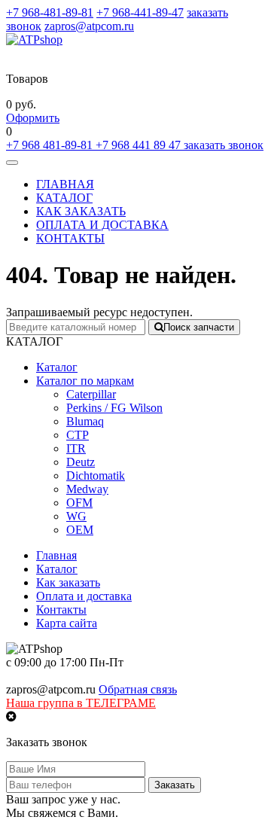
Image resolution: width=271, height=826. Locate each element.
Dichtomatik (95, 475)
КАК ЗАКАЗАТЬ (81, 211)
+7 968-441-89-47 (140, 12)
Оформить (32, 117)
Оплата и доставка (84, 596)
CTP (77, 434)
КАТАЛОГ (64, 197)
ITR (76, 448)
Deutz (80, 462)
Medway (87, 489)
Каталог (57, 367)
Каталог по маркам (85, 380)
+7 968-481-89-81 (49, 12)
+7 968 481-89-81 (51, 145)
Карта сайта (66, 623)
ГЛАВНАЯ (65, 184)
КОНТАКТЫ (70, 238)
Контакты (61, 609)
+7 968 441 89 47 (140, 145)
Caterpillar (91, 394)
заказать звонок (223, 145)
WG (76, 516)
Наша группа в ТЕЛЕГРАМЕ (81, 702)
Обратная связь (138, 689)
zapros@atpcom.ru (89, 26)
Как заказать (68, 582)
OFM (79, 502)
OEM (79, 529)
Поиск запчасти (198, 327)
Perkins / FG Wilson (114, 407)
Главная (56, 555)
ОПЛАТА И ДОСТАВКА (102, 224)
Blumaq (85, 421)
